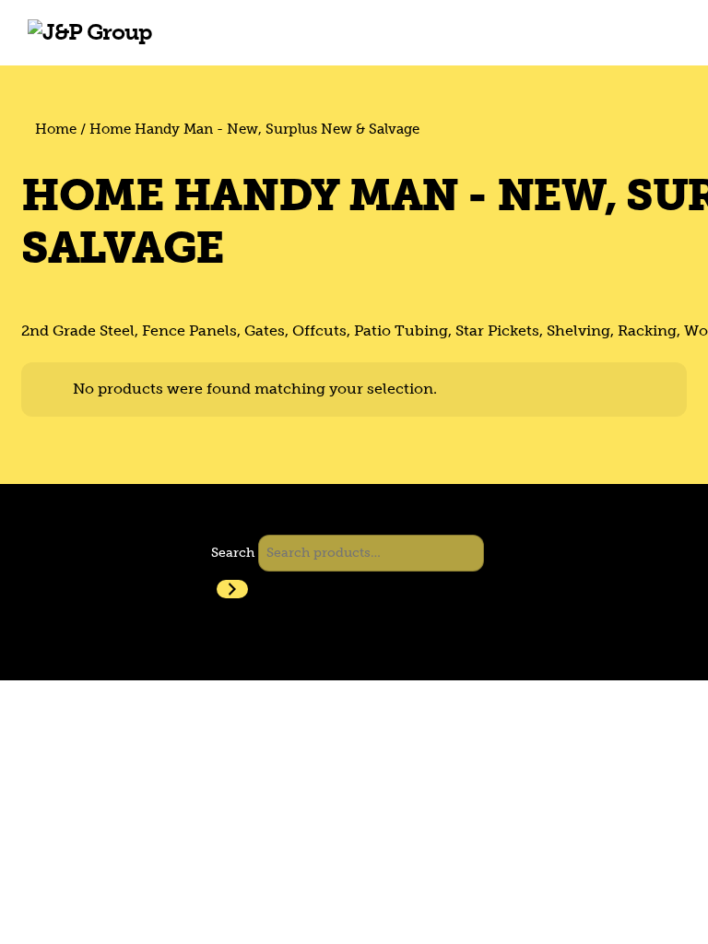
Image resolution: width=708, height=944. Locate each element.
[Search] (232, 589)
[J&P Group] (90, 31)
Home (56, 129)
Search (232, 552)
